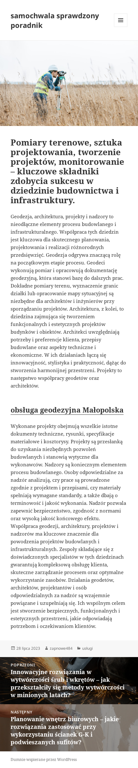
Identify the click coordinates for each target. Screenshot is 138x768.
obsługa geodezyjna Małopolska (67, 409)
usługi (87, 648)
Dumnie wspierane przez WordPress (44, 759)
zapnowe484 (61, 648)
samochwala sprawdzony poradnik (55, 20)
